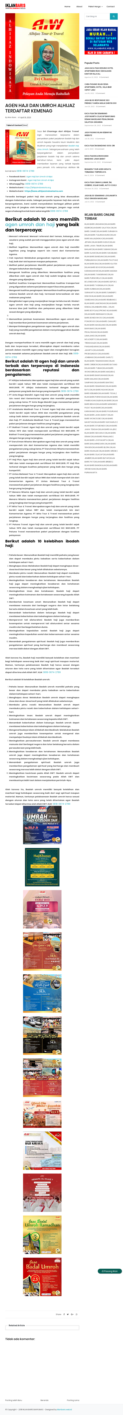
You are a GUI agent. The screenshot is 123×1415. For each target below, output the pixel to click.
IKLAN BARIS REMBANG (105, 299)
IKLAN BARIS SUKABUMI (106, 253)
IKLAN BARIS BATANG (108, 364)
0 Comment (104, 77)
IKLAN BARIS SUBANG (102, 249)
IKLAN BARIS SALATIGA (101, 227)
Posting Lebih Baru (13, 1400)
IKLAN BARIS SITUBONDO (95, 425)
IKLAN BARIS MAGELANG (95, 325)
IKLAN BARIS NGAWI (99, 389)
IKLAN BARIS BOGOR (94, 267)
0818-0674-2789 (25, 170)
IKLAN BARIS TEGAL (107, 393)
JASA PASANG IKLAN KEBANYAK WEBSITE (98, 134)
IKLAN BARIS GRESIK (108, 451)
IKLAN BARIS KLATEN (108, 263)
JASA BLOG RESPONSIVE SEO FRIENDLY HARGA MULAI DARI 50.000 (101, 101)
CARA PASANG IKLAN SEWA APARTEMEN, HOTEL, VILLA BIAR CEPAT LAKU (98, 87)
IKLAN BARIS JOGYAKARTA (96, 440)
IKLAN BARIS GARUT (103, 357)
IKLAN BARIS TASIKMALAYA (96, 285)
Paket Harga (94, 6)
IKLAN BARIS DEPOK (107, 281)
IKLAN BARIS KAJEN (107, 429)
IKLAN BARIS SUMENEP (106, 292)
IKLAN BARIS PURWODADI (95, 397)
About (79, 6)
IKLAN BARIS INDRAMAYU (95, 314)
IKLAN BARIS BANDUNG (94, 256)
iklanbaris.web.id (64, 1409)
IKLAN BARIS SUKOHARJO (106, 422)
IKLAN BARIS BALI (92, 263)
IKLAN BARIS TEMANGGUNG (96, 361)
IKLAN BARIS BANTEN (104, 382)
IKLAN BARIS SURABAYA (107, 231)
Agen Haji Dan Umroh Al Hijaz (39, 176)
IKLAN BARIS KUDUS (101, 242)
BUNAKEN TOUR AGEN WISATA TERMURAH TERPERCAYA (98, 170)
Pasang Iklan (111, 1271)
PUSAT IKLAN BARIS (93, 407)
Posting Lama (73, 1400)
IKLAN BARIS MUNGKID (106, 404)
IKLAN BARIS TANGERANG (96, 274)
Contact (111, 6)
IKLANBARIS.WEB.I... (100, 307)
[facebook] (64, 1314)
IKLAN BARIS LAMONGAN (95, 303)
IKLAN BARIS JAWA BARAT (96, 415)
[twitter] (68, 1314)
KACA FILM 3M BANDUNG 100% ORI (100, 145)
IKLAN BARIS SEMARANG (95, 386)
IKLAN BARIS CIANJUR (106, 321)
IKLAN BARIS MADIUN (108, 271)
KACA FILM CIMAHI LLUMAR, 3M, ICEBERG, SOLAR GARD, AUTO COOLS (101, 183)
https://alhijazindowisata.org (38, 187)
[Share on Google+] (72, 1314)
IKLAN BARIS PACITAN (107, 260)
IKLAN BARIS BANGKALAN (95, 465)
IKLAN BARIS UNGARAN (94, 224)
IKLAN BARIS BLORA (101, 447)
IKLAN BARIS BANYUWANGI (96, 375)
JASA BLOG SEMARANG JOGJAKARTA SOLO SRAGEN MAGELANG (101, 197)
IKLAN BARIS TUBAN (93, 368)
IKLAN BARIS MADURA (104, 371)
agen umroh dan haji (30, 224)
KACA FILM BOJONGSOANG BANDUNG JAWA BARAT (96, 157)
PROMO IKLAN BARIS (108, 310)
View (25, 125)
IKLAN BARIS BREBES (103, 461)
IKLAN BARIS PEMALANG (102, 436)
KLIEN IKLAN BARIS (104, 400)
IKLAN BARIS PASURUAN (107, 411)
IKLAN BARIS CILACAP (94, 454)
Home (67, 6)
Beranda (44, 1400)
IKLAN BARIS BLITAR (100, 458)
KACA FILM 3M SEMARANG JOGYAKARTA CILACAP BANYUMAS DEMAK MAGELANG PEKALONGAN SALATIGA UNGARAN (100, 117)
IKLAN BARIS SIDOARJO (94, 433)
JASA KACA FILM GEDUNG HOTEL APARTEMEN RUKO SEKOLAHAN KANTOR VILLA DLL (99, 71)
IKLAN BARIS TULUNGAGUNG (97, 235)
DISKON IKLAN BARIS (93, 296)
